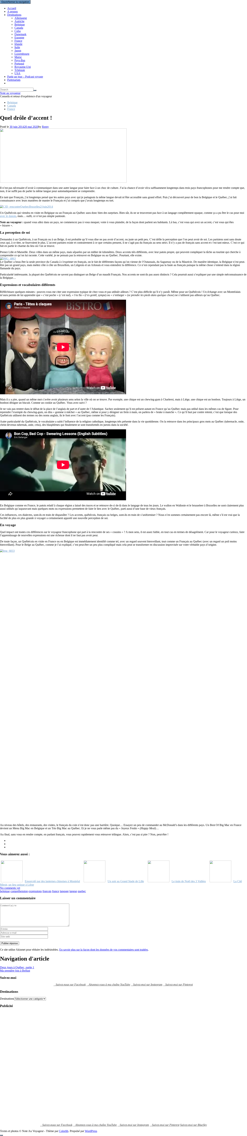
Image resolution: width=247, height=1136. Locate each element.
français (46, 891)
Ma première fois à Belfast (15, 970)
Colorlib (63, 1131)
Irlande (18, 44)
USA (17, 73)
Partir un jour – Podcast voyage (25, 76)
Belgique (19, 24)
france (55, 891)
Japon (17, 50)
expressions (35, 891)
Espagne (19, 37)
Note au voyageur (10, 93)
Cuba (17, 31)
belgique (5, 891)
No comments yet (10, 887)
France (18, 40)
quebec (82, 891)
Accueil (11, 8)
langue (73, 891)
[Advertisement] (14, 1065)
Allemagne (20, 18)
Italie (17, 47)
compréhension (19, 891)
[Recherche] (34, 90)
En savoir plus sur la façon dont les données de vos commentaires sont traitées (103, 949)
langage (64, 891)
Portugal (19, 63)
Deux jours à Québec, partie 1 (17, 967)
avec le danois (8, 216)
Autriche (19, 21)
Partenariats (13, 79)
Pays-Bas (19, 60)
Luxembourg (21, 53)
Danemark (20, 34)
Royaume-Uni (22, 66)
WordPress (91, 1131)
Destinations (14, 14)
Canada (18, 27)
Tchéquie (19, 70)
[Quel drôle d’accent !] (63, 181)
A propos (12, 11)
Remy (45, 126)
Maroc (18, 57)
